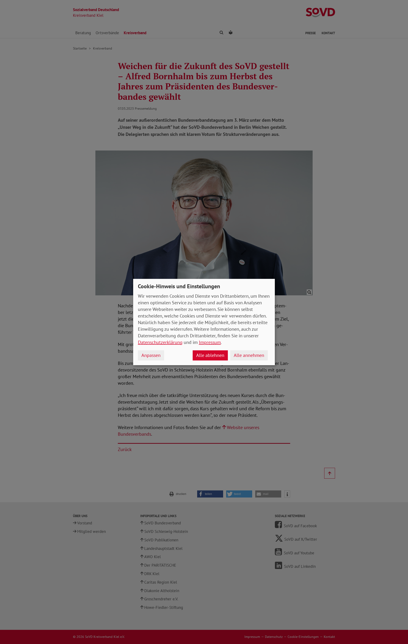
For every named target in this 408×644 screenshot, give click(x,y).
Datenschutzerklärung (160, 342)
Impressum (210, 342)
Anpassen (151, 355)
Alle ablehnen (210, 355)
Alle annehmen (249, 355)
